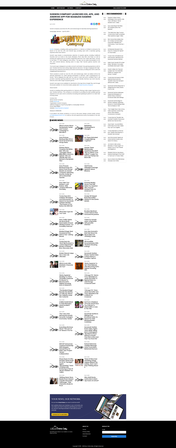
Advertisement (86, 434)
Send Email (56, 101)
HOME (52, 8)
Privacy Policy (86, 431)
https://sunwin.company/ (86, 85)
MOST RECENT (61, 8)
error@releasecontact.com (57, 115)
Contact (84, 436)
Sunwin (52, 49)
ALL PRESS (70, 8)
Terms (84, 429)
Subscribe (114, 436)
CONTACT (78, 8)
